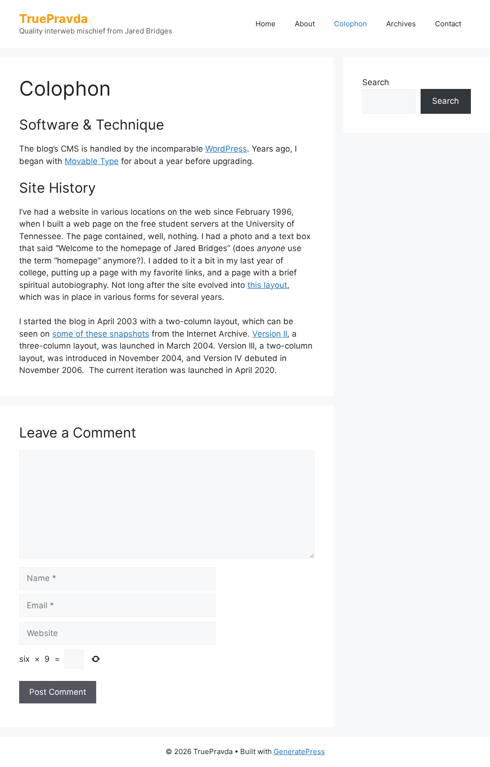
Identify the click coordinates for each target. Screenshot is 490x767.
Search (375, 82)
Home (266, 23)
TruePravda (53, 18)
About (305, 23)
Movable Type (92, 161)
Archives (401, 23)
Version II (269, 334)
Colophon (350, 23)
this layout (267, 285)
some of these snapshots (100, 334)
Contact (448, 23)
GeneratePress (299, 751)
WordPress (226, 148)
